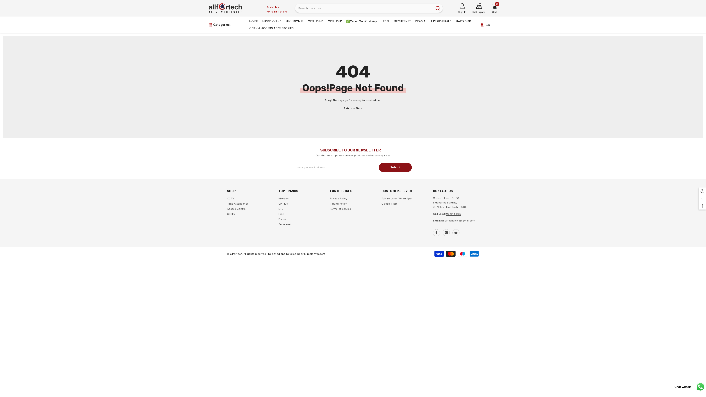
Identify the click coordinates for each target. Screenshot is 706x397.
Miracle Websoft (314, 253)
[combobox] (364, 8)
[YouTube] (455, 232)
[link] (485, 24)
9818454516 (453, 213)
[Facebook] (436, 232)
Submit (395, 167)
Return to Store (353, 108)
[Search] (369, 8)
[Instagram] (446, 232)
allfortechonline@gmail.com (458, 220)
